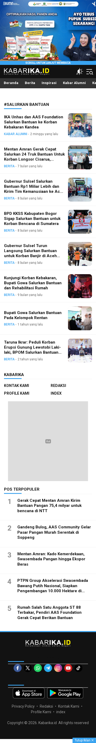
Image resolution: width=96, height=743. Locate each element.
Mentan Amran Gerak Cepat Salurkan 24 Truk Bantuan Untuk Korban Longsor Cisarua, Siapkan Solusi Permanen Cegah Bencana (34, 159)
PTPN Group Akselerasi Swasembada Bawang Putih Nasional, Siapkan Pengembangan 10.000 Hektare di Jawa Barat (52, 588)
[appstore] (29, 693)
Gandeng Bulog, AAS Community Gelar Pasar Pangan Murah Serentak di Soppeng (54, 532)
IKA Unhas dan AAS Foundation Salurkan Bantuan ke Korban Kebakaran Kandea (33, 122)
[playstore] (65, 693)
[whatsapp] (38, 668)
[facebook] (18, 668)
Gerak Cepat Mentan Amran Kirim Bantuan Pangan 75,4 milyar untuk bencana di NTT (49, 505)
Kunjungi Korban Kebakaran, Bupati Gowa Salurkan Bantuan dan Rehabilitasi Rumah (33, 283)
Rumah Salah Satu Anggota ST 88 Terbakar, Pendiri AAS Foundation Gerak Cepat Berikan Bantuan (49, 612)
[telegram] (48, 668)
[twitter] (28, 668)
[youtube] (68, 668)
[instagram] (58, 668)
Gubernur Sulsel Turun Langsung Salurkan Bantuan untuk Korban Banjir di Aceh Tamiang (30, 253)
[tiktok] (78, 668)
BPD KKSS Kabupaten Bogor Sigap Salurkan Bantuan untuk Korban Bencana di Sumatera (32, 218)
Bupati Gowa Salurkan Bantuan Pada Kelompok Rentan (33, 315)
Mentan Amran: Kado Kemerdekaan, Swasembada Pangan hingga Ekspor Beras (51, 559)
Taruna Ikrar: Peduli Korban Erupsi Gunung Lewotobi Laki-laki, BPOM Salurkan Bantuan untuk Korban (32, 350)
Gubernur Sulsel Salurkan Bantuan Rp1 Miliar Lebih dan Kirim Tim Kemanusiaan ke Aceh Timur (34, 189)
